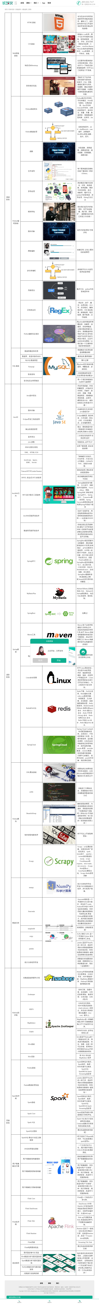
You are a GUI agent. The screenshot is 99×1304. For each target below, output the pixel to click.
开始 (59, 660)
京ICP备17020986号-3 (49, 1293)
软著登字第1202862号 (74, 1287)
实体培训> (11, 9)
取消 (40, 660)
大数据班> (18, 9)
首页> (6, 9)
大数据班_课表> (27, 9)
